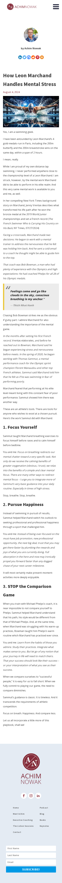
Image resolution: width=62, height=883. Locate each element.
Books (43, 820)
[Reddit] (33, 57)
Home (16, 807)
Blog (42, 813)
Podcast (44, 807)
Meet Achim (19, 813)
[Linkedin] (20, 57)
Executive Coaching (23, 820)
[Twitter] (24, 57)
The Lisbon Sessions (23, 826)
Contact (17, 832)
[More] (42, 57)
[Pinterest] (37, 57)
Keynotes (44, 826)
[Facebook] (29, 57)
